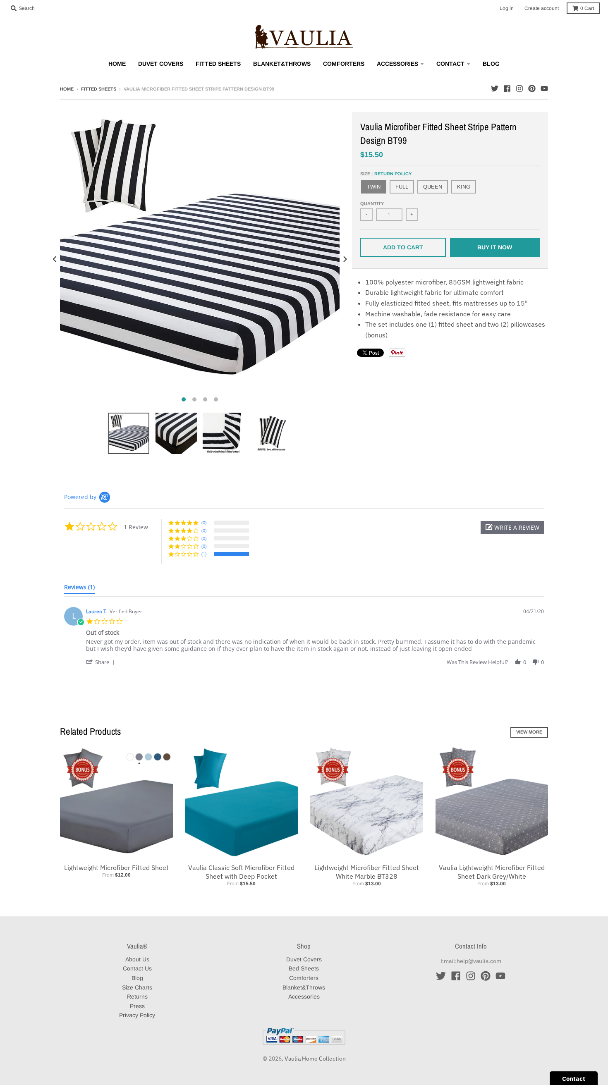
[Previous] (55, 259)
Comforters (303, 978)
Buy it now (494, 247)
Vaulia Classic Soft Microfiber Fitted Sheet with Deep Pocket (241, 871)
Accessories (304, 996)
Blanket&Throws (303, 987)
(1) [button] (203, 554)
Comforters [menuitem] (343, 63)
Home (67, 88)
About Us (137, 959)
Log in (507, 8)
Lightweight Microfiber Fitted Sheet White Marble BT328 (366, 871)
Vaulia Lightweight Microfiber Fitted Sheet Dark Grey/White (492, 871)
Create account (541, 8)
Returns (137, 996)
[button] (512, 527)
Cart (587, 8)
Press (137, 1006)
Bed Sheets (304, 968)
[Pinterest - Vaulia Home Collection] (532, 88)
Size (386, 173)
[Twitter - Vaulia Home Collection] (494, 88)
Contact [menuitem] (450, 63)
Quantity (372, 203)
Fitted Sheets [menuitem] (218, 63)
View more (529, 731)
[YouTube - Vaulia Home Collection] (544, 88)
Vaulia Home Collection (315, 1058)
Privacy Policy (137, 1015)
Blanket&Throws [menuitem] (282, 63)
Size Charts (137, 987)
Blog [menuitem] (491, 63)
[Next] (344, 259)
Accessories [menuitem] (397, 63)
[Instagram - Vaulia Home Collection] (519, 88)
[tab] (79, 588)
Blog (137, 978)
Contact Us (137, 968)
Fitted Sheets (98, 88)
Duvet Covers (304, 959)
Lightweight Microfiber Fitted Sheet (116, 867)
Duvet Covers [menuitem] (160, 63)
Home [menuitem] (117, 63)
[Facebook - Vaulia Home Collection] (507, 88)
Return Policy (393, 173)
